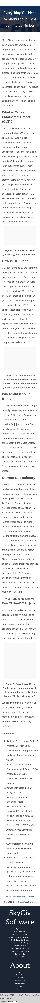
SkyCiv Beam (20, 929)
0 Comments (29, 896)
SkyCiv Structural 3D (20, 932)
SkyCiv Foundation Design (20, 943)
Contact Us (20, 975)
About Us (20, 972)
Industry (20, 896)
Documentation (20, 983)
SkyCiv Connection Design (20, 940)
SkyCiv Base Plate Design (20, 951)
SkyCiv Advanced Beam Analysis (20, 937)
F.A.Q (20, 986)
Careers (20, 989)
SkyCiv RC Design (20, 946)
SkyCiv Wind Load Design (20, 948)
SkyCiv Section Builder (20, 934)
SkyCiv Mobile (20, 954)
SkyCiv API (20, 957)
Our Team (20, 978)
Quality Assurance (20, 980)
